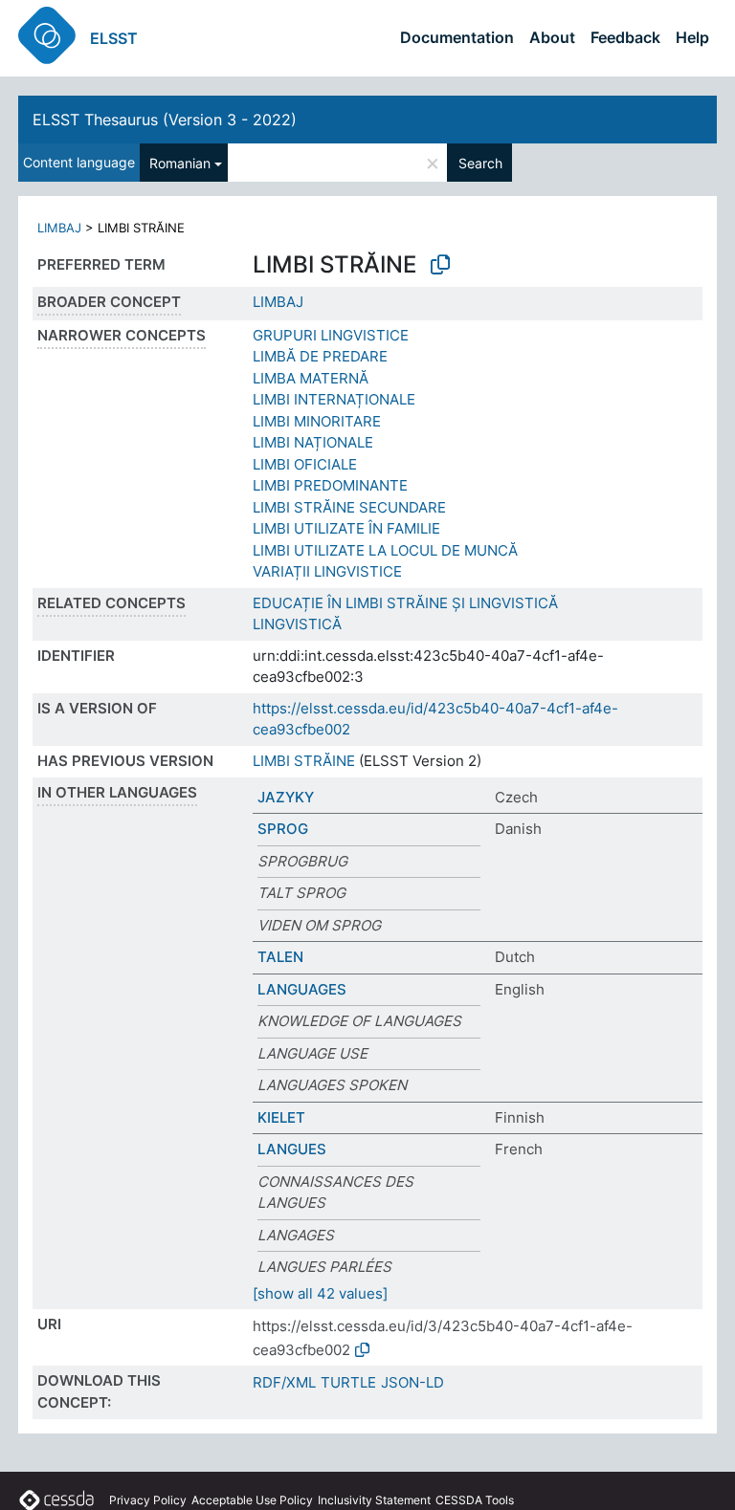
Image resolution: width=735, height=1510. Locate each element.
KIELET (281, 1117)
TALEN (280, 957)
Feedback (625, 37)
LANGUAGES (301, 989)
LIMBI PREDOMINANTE (330, 485)
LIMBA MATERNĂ (310, 378)
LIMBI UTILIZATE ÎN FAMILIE (346, 528)
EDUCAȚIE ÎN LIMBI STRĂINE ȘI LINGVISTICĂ (405, 603)
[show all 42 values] (320, 1293)
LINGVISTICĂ (297, 624)
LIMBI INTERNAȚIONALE (334, 399)
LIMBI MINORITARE (317, 421)
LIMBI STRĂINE (304, 761)
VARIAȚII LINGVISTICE (327, 571)
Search (480, 163)
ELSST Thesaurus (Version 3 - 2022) (165, 119)
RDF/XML (284, 1382)
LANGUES (291, 1149)
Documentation (457, 37)
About (552, 37)
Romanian (180, 163)
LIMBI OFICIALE (305, 464)
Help (692, 37)
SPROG (282, 829)
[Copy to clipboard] (440, 265)
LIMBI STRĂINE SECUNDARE (349, 507)
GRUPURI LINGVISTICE (331, 335)
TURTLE (348, 1382)
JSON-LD (412, 1382)
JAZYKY (285, 797)
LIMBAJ (59, 227)
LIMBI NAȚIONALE (313, 442)
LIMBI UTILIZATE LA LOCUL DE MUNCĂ (385, 550)
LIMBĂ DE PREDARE (320, 356)
